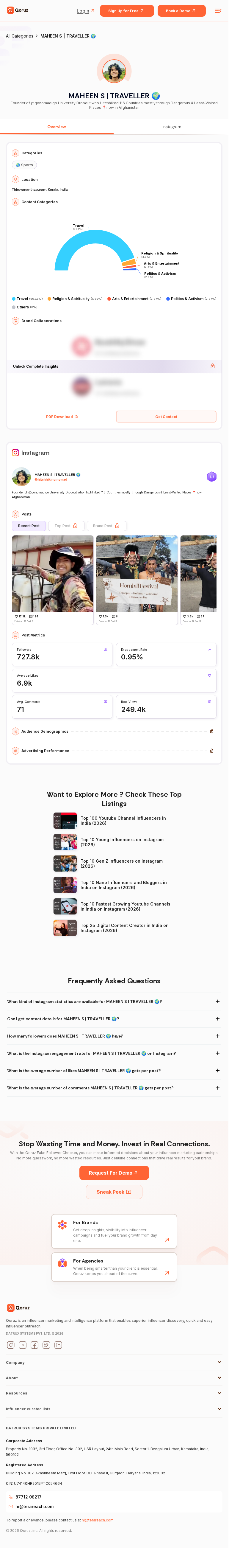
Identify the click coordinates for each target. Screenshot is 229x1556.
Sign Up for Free (123, 11)
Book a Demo (178, 11)
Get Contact (166, 416)
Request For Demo (110, 1173)
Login (83, 11)
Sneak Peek (110, 1192)
